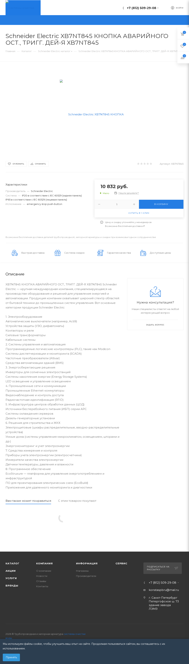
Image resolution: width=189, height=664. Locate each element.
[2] (141, 164)
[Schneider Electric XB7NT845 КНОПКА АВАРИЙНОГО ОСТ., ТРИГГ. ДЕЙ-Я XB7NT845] (94, 114)
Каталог (12, 563)
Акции (11, 570)
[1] (138, 164)
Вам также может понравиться (28, 500)
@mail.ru (172, 590)
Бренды (12, 585)
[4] (147, 164)
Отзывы (41, 581)
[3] (144, 164)
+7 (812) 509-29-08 (141, 8)
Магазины (82, 570)
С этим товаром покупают (77, 500)
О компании (43, 570)
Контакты (42, 586)
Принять (11, 657)
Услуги (11, 578)
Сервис (121, 563)
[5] (150, 164)
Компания (44, 563)
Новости (41, 575)
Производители (86, 575)
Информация (87, 563)
